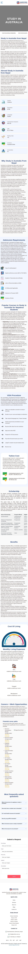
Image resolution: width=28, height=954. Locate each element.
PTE (11, 940)
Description (3, 866)
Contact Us (14, 909)
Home (14, 900)
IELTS (7, 940)
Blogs (14, 907)
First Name (3, 843)
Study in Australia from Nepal (9, 33)
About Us (14, 904)
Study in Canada (14, 921)
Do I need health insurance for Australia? (11, 813)
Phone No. (3, 854)
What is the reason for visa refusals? (10, 828)
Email (2, 848)
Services (14, 902)
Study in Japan (14, 919)
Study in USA (14, 917)
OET (14, 940)
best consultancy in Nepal (7, 62)
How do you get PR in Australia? (9, 818)
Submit (14, 876)
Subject (2, 860)
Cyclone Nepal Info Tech (14, 944)
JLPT (17, 940)
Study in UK (14, 925)
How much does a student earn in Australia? (12, 808)
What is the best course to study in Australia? (12, 823)
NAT (20, 940)
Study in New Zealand (14, 923)
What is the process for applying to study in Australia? (11, 803)
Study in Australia (14, 916)
